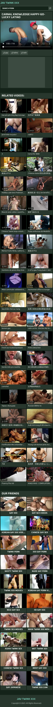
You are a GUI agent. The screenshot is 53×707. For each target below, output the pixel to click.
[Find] (50, 8)
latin (25, 53)
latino (15, 53)
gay (6, 53)
